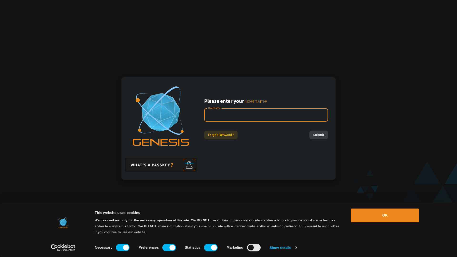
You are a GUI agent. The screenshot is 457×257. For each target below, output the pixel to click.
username (256, 101)
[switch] (169, 247)
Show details (280, 248)
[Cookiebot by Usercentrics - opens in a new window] (63, 247)
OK (385, 215)
